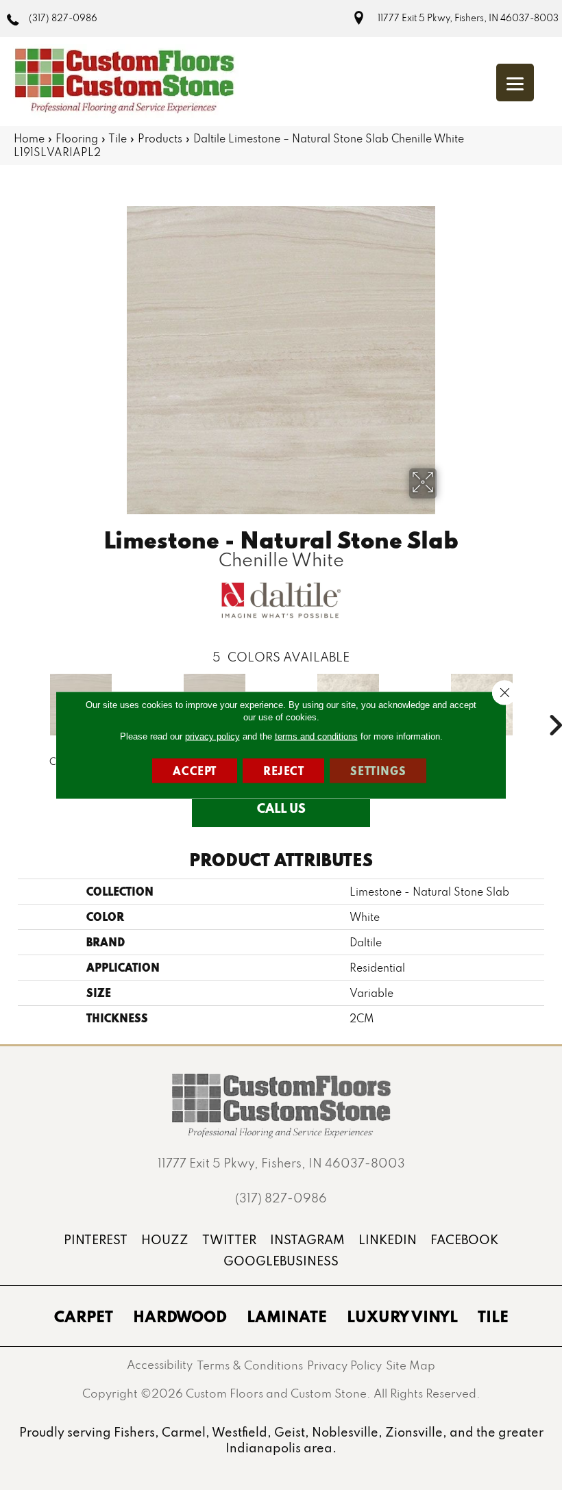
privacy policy (212, 736)
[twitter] (229, 1239)
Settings (378, 770)
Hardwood (180, 1316)
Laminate (287, 1316)
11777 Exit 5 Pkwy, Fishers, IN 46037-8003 (468, 18)
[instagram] (307, 1239)
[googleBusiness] (281, 1261)
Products (160, 138)
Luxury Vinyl (402, 1316)
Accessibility (160, 1364)
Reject (283, 770)
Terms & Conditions (250, 1365)
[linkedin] (387, 1239)
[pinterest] (95, 1239)
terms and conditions (316, 736)
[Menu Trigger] (515, 82)
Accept (195, 770)
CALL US (281, 808)
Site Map (410, 1365)
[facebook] (464, 1239)
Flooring (77, 138)
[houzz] (164, 1239)
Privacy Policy (344, 1365)
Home (29, 138)
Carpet (83, 1316)
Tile (117, 138)
